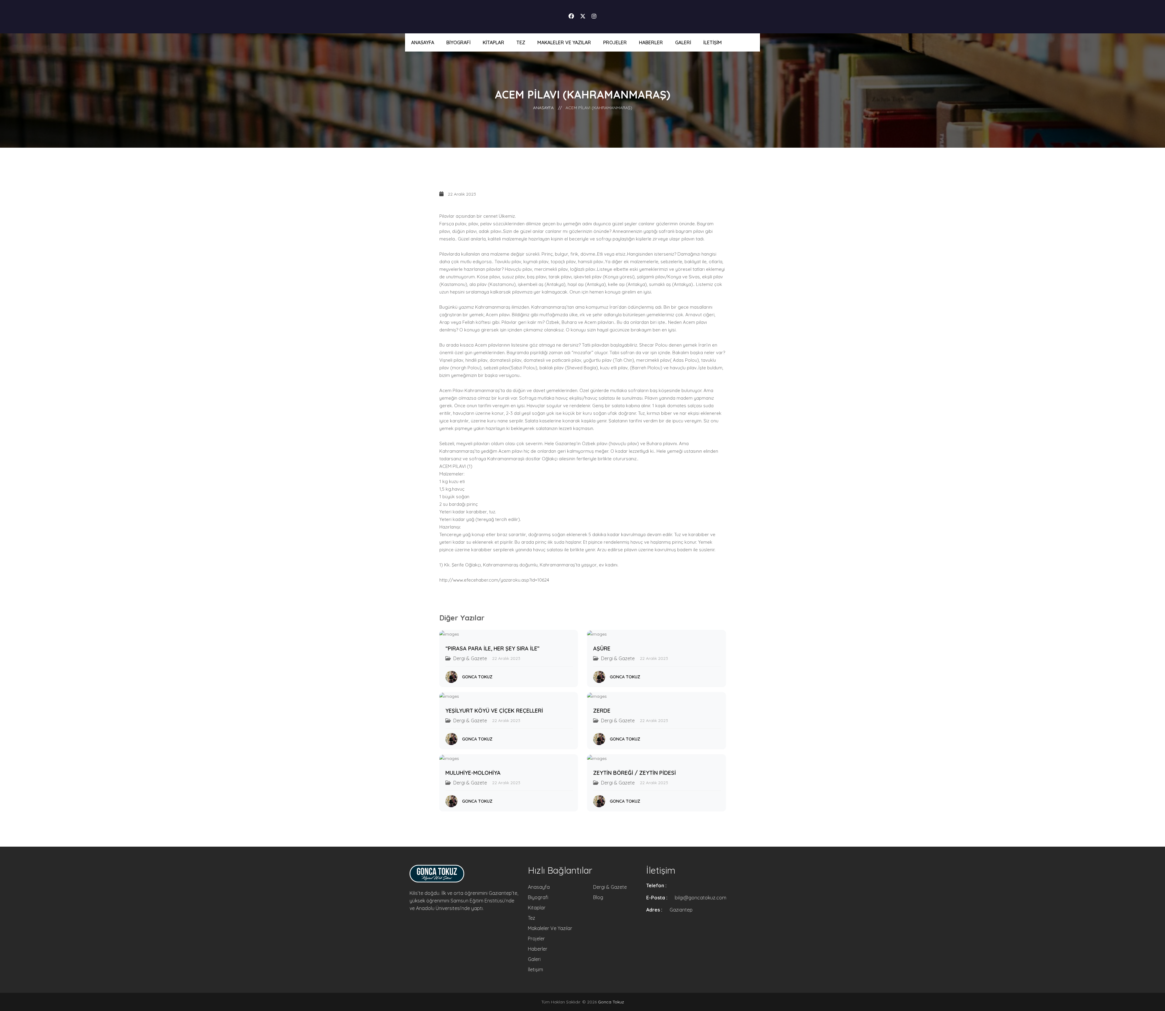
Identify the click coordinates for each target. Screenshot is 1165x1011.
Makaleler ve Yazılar (564, 42)
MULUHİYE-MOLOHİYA (473, 772)
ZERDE (601, 710)
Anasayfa (422, 42)
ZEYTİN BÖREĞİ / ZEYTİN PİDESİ (634, 772)
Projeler (615, 42)
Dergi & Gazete (610, 887)
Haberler (651, 42)
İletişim (712, 42)
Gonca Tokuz (477, 677)
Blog (598, 897)
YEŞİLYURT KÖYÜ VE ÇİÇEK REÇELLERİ (494, 710)
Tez (520, 42)
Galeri (683, 42)
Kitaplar (493, 42)
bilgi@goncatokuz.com (700, 898)
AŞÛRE (601, 648)
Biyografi (458, 42)
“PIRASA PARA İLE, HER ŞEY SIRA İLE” (492, 648)
